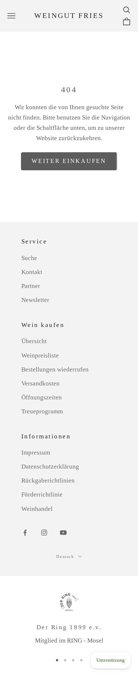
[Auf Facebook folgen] (25, 532)
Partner (30, 285)
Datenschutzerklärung (50, 466)
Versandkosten (40, 383)
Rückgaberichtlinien (48, 480)
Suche (29, 258)
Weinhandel (37, 508)
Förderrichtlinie (42, 494)
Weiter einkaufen (69, 161)
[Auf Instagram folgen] (44, 532)
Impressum (35, 452)
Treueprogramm (42, 411)
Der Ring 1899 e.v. (69, 627)
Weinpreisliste (40, 355)
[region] (69, 619)
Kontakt (31, 271)
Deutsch (65, 556)
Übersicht (34, 341)
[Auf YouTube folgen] (63, 532)
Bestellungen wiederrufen (55, 369)
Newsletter (35, 299)
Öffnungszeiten (41, 397)
